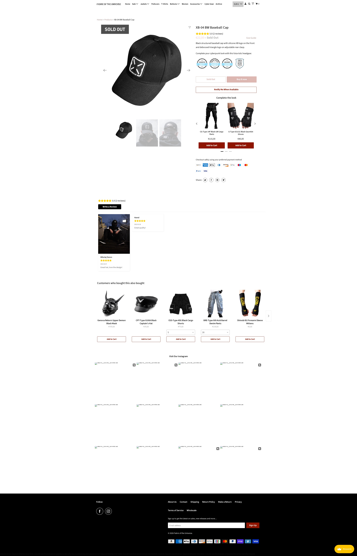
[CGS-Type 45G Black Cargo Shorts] (180, 304)
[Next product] (268, 315)
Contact (183, 501)
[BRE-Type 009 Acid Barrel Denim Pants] (215, 304)
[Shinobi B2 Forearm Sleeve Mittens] (250, 304)
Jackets (143, 4)
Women (185, 4)
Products (108, 19)
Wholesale (191, 510)
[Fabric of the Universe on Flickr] (114, 511)
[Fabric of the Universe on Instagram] (109, 511)
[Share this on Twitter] (204, 180)
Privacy (238, 501)
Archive (219, 4)
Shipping (194, 501)
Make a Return (225, 501)
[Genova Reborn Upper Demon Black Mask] (111, 304)
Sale (134, 4)
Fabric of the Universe (183, 533)
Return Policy (208, 501)
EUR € (236, 4)
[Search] (249, 3)
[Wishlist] (253, 3)
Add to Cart (111, 339)
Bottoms (174, 4)
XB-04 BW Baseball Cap (212, 27)
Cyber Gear (209, 4)
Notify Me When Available (226, 89)
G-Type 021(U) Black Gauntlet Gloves (240, 133)
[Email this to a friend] (223, 180)
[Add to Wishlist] (189, 27)
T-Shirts (164, 4)
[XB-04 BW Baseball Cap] (146, 70)
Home (127, 4)
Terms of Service (176, 510)
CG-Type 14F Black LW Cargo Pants (211, 133)
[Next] (188, 70)
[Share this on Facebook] (210, 180)
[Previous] (105, 70)
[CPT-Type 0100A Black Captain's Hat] (146, 304)
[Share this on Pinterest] (217, 180)
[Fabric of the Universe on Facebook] (100, 511)
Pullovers (155, 4)
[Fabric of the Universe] (108, 4)
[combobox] (180, 332)
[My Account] (245, 3)
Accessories (195, 4)
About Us (172, 501)
